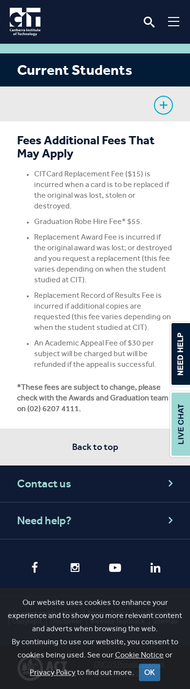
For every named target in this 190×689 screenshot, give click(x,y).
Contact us (44, 483)
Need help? (44, 520)
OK (149, 672)
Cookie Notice (139, 654)
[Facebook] (35, 568)
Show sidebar (163, 105)
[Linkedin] (155, 569)
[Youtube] (115, 569)
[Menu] (173, 21)
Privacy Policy (53, 672)
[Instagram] (75, 569)
